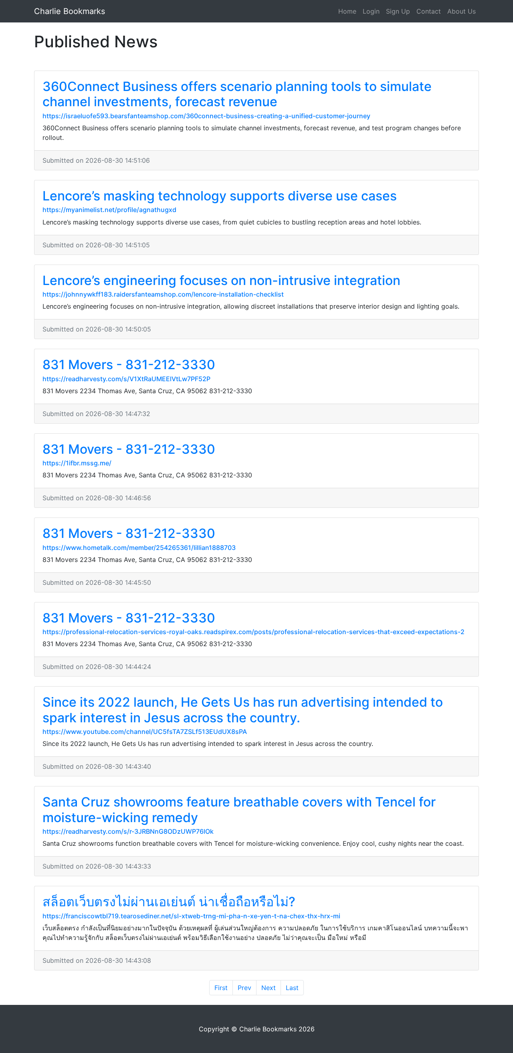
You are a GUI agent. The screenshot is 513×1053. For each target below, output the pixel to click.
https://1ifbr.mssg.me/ (76, 463)
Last (292, 988)
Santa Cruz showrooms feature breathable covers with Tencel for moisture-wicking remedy (239, 809)
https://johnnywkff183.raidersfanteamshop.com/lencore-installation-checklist (163, 294)
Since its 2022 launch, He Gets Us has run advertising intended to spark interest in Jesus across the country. (242, 709)
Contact (428, 11)
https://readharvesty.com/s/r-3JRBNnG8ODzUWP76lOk (128, 831)
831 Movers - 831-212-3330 (128, 364)
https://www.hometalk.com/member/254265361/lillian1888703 (139, 548)
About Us (461, 11)
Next (268, 988)
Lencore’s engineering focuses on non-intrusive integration (221, 280)
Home (347, 11)
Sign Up (398, 11)
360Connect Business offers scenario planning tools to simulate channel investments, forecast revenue (237, 94)
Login (371, 11)
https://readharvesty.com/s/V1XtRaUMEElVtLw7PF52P (126, 379)
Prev (244, 988)
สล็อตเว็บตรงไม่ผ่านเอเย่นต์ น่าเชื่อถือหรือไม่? (168, 902)
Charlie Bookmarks (69, 11)
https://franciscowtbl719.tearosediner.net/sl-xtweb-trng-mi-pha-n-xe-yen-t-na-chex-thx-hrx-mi (191, 916)
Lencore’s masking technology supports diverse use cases (219, 196)
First (221, 988)
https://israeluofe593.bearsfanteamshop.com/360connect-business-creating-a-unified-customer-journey (206, 116)
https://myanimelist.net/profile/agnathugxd (109, 210)
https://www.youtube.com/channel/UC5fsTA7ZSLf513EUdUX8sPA (144, 732)
